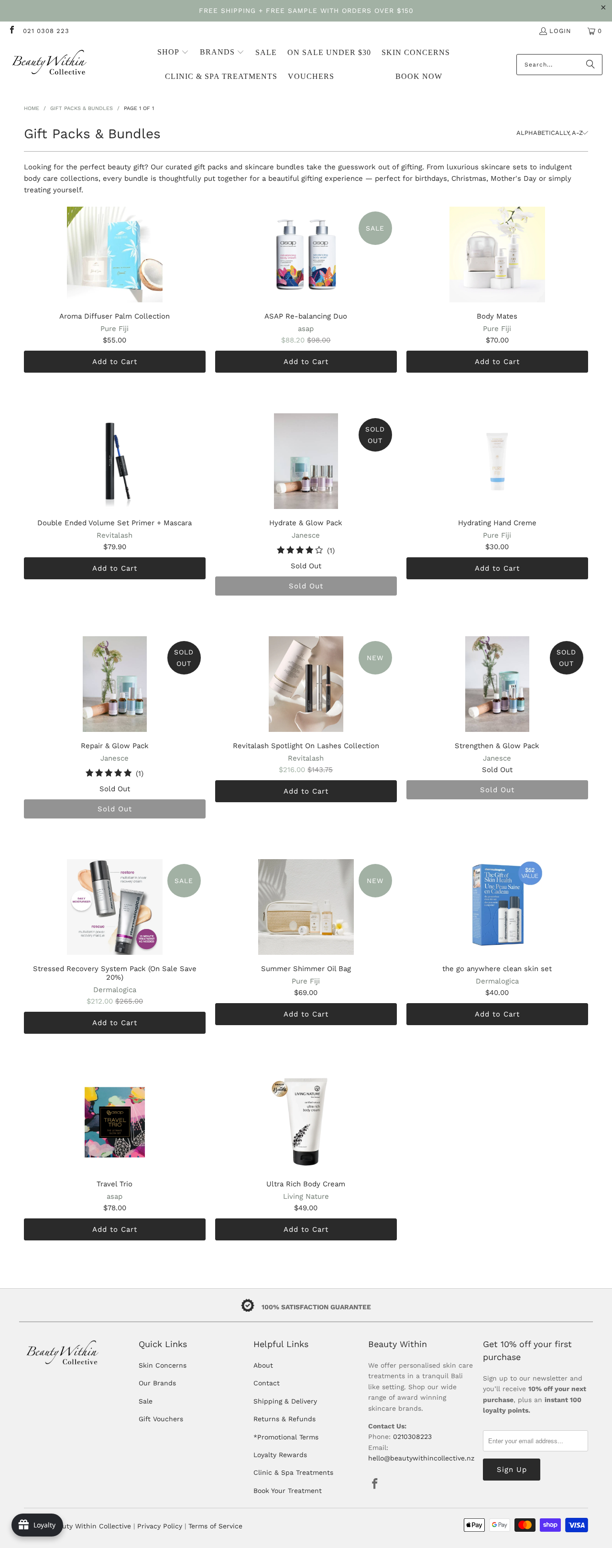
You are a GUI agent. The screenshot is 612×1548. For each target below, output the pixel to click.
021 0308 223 (46, 30)
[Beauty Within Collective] (50, 65)
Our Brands (157, 1383)
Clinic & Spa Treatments (293, 1472)
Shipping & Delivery (285, 1401)
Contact (266, 1383)
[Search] (590, 64)
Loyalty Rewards (280, 1455)
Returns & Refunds (284, 1419)
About (263, 1365)
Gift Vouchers (161, 1419)
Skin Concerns (162, 1365)
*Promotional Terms (285, 1437)
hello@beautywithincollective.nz (421, 1458)
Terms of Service (215, 1526)
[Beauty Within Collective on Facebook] (11, 30)
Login (560, 30)
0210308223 (412, 1436)
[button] (173, 53)
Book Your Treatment (287, 1490)
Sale (146, 1401)
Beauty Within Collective (90, 1526)
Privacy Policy (159, 1526)
